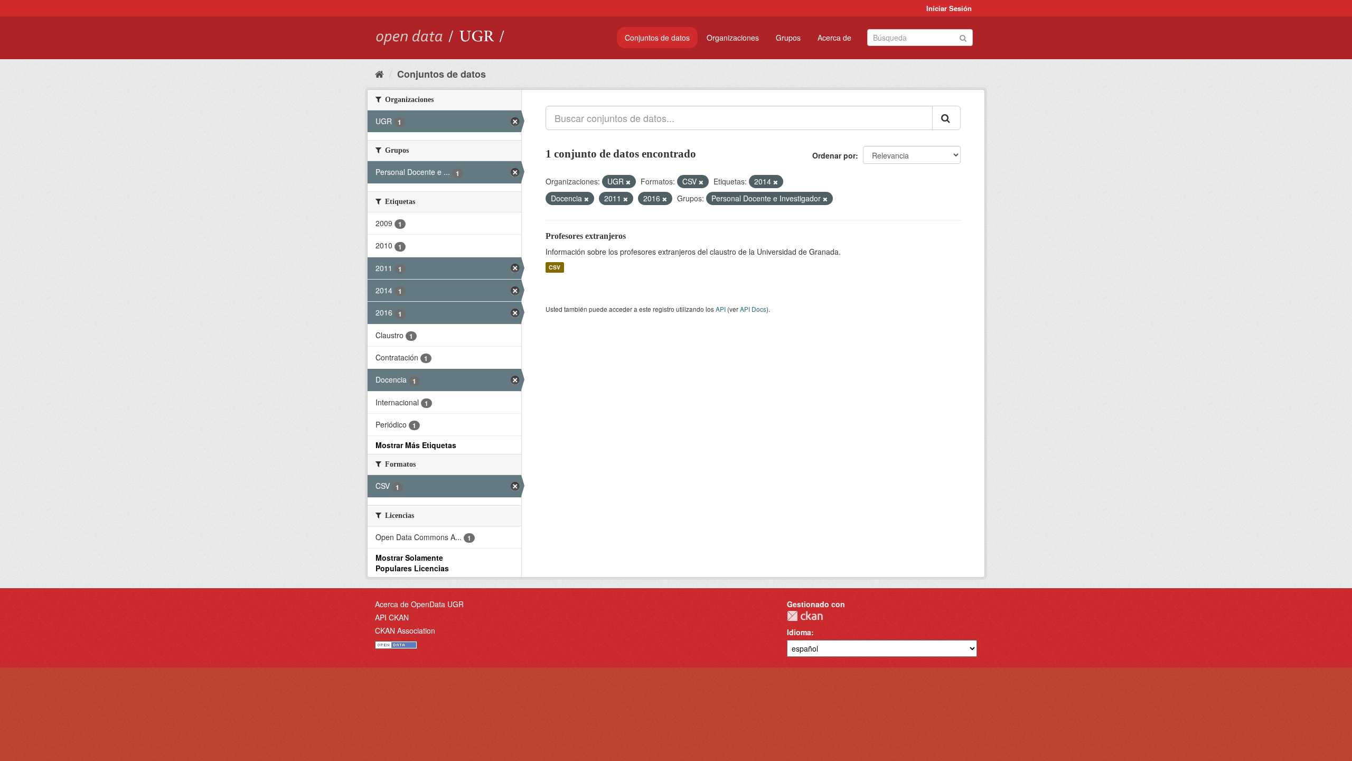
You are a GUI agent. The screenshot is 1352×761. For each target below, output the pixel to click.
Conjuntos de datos (657, 37)
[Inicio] (379, 73)
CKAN (805, 615)
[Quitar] (628, 182)
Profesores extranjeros (586, 235)
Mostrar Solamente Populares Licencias (412, 562)
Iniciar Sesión (949, 8)
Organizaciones (733, 37)
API (721, 308)
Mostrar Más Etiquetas (415, 445)
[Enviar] (963, 36)
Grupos (788, 37)
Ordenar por (834, 155)
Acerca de (834, 37)
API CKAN (392, 617)
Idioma (799, 632)
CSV (554, 267)
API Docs (753, 308)
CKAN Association (405, 630)
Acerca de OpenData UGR (419, 604)
